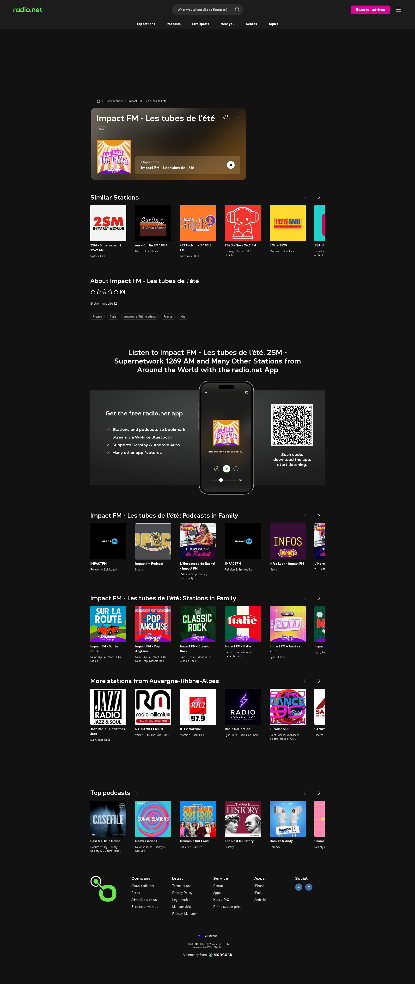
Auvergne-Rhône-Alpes (140, 316)
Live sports (200, 24)
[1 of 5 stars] (93, 292)
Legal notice (181, 900)
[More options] (237, 117)
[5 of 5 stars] (116, 292)
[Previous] (305, 195)
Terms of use (181, 886)
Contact (219, 886)
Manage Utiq (181, 907)
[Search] (237, 10)
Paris (113, 316)
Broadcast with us (144, 907)
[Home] (98, 101)
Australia (210, 936)
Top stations (146, 24)
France (168, 316)
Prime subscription (227, 907)
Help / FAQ (221, 900)
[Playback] (231, 165)
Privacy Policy (182, 893)
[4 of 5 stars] (110, 292)
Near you (227, 24)
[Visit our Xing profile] (309, 887)
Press (135, 893)
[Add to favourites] (225, 117)
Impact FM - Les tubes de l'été (167, 168)
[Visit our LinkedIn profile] (299, 887)
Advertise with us (144, 900)
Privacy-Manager (184, 913)
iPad (257, 893)
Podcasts (174, 24)
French (97, 316)
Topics (273, 24)
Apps (217, 893)
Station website (101, 303)
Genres (251, 24)
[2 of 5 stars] (99, 292)
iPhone (259, 886)
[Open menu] (399, 10)
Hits (101, 129)
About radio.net (142, 886)
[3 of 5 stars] (104, 292)
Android (260, 900)
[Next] (319, 195)
